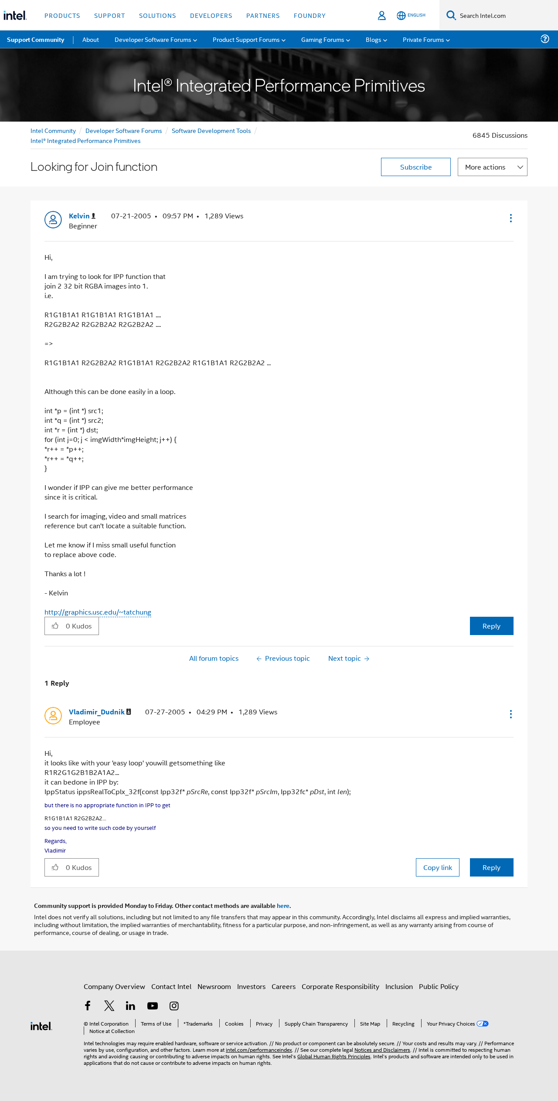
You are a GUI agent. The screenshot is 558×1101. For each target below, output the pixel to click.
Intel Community (53, 130)
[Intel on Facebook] (87, 1007)
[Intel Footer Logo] (41, 1025)
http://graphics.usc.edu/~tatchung (97, 612)
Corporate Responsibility (340, 986)
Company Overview (114, 986)
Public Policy (439, 986)
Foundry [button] (310, 15)
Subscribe (416, 167)
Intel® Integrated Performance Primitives (86, 140)
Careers (284, 986)
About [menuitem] (90, 39)
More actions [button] (485, 167)
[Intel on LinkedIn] (130, 1007)
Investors (251, 986)
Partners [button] (263, 15)
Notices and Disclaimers (382, 1049)
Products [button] (62, 15)
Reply (491, 626)
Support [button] (109, 15)
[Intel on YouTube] (152, 1007)
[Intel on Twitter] (109, 1007)
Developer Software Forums (123, 130)
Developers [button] (211, 15)
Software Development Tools (211, 130)
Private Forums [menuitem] (423, 39)
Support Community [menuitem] (35, 39)
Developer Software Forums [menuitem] (153, 39)
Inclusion (399, 986)
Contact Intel (171, 986)
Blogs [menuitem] (373, 39)
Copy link (437, 867)
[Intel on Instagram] (174, 1007)
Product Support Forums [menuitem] (246, 39)
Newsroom (214, 986)
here (283, 905)
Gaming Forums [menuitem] (322, 39)
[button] (510, 218)
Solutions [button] (157, 15)
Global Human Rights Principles (334, 1056)
